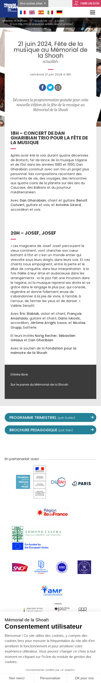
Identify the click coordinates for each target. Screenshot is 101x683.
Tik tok (61, 445)
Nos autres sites (31, 3)
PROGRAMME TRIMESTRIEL (42, 417)
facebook (30, 445)
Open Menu (89, 12)
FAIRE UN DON (89, 3)
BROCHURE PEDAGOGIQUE (41, 430)
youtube (40, 445)
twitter (19, 445)
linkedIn (71, 445)
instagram (50, 445)
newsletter (81, 445)
